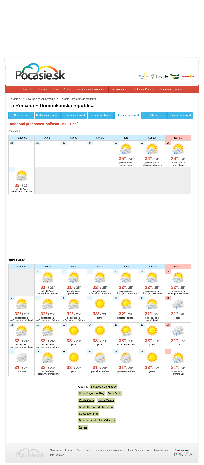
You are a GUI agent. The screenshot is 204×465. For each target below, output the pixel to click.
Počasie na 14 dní (101, 115)
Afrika (67, 89)
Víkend (154, 115)
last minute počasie (171, 89)
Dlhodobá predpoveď (127, 115)
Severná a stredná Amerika (90, 89)
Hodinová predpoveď (47, 115)
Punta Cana (86, 400)
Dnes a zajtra (21, 115)
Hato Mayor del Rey (91, 393)
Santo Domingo (89, 413)
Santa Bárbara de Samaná (96, 406)
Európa (43, 89)
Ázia (55, 89)
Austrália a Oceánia (143, 89)
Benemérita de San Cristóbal (97, 420)
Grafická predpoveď (180, 115)
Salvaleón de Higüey (104, 386)
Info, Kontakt (57, 455)
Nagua (83, 427)
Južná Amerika (119, 89)
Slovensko (27, 89)
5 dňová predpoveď (74, 115)
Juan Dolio (114, 393)
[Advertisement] (102, 28)
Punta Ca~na (106, 400)
